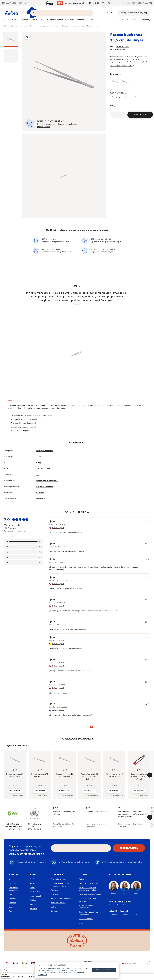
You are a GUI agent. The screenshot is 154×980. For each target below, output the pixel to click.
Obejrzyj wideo (43, 127)
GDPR (53, 907)
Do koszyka (140, 115)
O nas (81, 923)
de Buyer (40, 492)
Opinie (81, 879)
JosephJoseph (35, 896)
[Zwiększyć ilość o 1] (122, 114)
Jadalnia (12, 883)
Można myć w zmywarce (47, 480)
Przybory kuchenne (44, 486)
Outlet (11, 911)
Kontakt (54, 911)
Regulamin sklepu (58, 903)
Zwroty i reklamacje (59, 879)
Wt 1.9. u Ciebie (117, 93)
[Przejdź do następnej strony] (112, 727)
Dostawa (54, 894)
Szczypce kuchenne (44, 451)
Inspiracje (123, 20)
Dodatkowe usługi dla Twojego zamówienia (60, 885)
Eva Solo (33, 909)
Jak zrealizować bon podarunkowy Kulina (87, 889)
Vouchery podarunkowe (61, 898)
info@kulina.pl (118, 911)
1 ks (37, 475)
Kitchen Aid (35, 892)
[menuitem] (6, 20)
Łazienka (12, 898)
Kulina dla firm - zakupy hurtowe (89, 900)
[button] (15, 791)
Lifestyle (12, 903)
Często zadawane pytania (90, 894)
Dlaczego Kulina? (86, 919)
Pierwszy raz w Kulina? (88, 883)
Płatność (54, 890)
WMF (32, 879)
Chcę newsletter (129, 848)
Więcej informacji (80, 972)
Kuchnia (12, 879)
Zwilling (33, 900)
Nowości (135, 20)
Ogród (11, 894)
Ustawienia (42, 974)
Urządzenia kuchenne (13, 889)
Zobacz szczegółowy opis (121, 66)
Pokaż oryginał (58, 528)
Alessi (32, 883)
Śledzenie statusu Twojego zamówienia (90, 913)
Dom (11, 907)
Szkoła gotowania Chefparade (86, 906)
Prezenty (146, 20)
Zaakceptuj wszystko (104, 970)
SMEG (32, 887)
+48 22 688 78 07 (120, 901)
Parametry (18, 977)
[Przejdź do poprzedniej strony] (87, 727)
